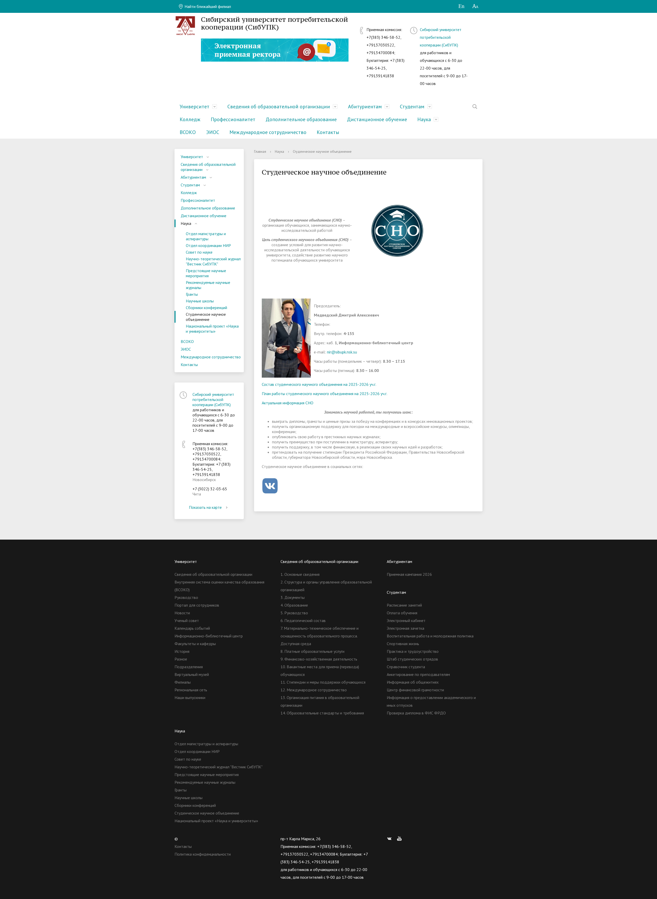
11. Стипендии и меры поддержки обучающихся (323, 682)
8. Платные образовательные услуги (312, 651)
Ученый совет (187, 620)
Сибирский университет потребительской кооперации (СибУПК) (440, 37)
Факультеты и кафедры (195, 643)
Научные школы (200, 300)
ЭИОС (212, 132)
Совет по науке (199, 252)
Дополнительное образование (301, 119)
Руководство (186, 597)
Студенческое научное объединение (206, 317)
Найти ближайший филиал (207, 6)
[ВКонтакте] (390, 839)
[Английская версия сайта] (461, 6)
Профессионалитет (233, 119)
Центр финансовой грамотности (415, 689)
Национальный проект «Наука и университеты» (212, 328)
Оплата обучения (402, 612)
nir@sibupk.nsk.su (342, 352)
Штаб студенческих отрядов (412, 659)
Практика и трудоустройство (413, 651)
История (182, 651)
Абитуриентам (365, 106)
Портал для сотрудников (197, 605)
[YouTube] (400, 839)
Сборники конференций (206, 307)
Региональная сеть (191, 689)
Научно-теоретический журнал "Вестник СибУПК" (213, 261)
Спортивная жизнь (403, 643)
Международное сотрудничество (267, 132)
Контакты (328, 132)
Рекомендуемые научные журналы (208, 285)
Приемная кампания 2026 (409, 574)
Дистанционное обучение (377, 119)
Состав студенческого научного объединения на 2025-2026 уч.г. (319, 384)
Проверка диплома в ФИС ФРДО (416, 712)
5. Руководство (294, 612)
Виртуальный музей (192, 674)
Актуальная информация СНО (287, 402)
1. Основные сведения (300, 574)
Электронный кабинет (406, 620)
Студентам (412, 106)
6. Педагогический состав (303, 620)
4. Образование (294, 605)
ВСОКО (188, 132)
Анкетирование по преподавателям (418, 674)
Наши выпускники (190, 697)
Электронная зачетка (405, 628)
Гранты (192, 294)
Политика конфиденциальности (203, 854)
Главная (260, 151)
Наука (424, 119)
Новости (182, 612)
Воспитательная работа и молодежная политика (430, 635)
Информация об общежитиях (413, 682)
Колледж (190, 119)
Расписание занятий (404, 605)
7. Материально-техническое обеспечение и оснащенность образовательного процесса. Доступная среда (320, 636)
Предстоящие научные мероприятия (206, 273)
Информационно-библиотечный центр (209, 635)
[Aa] (475, 6)
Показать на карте (205, 507)
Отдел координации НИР (208, 245)
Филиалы (183, 682)
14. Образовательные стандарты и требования (322, 712)
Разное (181, 659)
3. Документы (293, 597)
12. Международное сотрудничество (314, 689)
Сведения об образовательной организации (278, 106)
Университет (194, 106)
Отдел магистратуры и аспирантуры (206, 236)
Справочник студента (406, 666)
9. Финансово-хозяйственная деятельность (319, 659)
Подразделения (189, 666)
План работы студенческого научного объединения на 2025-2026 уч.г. (324, 393)
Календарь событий (192, 628)
